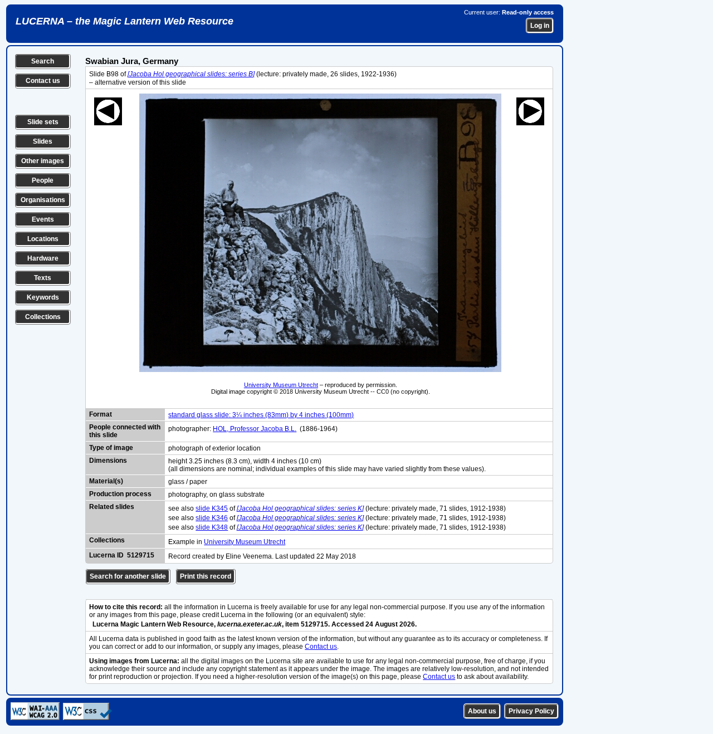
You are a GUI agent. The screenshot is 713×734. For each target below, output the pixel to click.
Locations (42, 239)
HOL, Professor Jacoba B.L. (254, 429)
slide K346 (212, 518)
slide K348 (212, 527)
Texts (42, 278)
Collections (43, 317)
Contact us (43, 81)
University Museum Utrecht (281, 384)
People (42, 180)
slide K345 (212, 508)
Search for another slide (128, 576)
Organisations (43, 200)
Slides (42, 141)
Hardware (42, 258)
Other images (42, 161)
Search (42, 61)
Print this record (205, 576)
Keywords (43, 297)
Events (43, 219)
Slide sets (42, 122)
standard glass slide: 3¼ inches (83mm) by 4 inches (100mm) (261, 415)
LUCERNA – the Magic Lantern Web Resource (124, 21)
